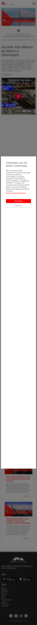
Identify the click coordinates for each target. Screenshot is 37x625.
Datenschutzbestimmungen (16, 193)
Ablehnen (18, 206)
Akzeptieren (18, 201)
